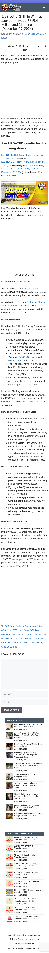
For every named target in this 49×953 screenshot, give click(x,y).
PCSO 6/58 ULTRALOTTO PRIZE (25, 642)
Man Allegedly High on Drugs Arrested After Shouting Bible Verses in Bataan (25, 755)
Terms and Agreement (24, 944)
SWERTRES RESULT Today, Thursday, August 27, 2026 (25, 865)
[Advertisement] (24, 92)
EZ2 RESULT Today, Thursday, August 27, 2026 (26, 873)
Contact (11, 935)
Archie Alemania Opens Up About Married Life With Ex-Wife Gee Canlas (27, 735)
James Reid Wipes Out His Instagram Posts (25, 775)
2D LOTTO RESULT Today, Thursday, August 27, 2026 (25, 908)
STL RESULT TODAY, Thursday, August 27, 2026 (27, 882)
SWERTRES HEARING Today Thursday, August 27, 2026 (26, 917)
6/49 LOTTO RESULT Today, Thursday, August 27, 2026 (25, 838)
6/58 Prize (14, 634)
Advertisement (34, 935)
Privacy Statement (18, 939)
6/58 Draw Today (13, 626)
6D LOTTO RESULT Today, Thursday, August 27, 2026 (25, 856)
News (4, 38)
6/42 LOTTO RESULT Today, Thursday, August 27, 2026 (25, 847)
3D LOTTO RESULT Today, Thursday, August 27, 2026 (25, 900)
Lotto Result (25, 638)
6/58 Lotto (6, 630)
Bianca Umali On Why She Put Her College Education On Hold (28, 815)
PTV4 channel (15, 360)
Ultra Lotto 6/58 (9, 647)
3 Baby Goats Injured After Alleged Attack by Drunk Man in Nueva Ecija (28, 766)
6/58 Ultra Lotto (29, 634)
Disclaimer (34, 939)
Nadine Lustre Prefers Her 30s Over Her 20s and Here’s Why (28, 725)
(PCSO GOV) (24, 357)
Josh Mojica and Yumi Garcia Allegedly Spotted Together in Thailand (25, 785)
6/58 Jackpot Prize (32, 626)
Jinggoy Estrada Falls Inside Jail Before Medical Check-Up (27, 806)
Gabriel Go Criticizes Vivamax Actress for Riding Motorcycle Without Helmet (26, 796)
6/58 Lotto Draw (21, 630)
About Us (21, 935)
